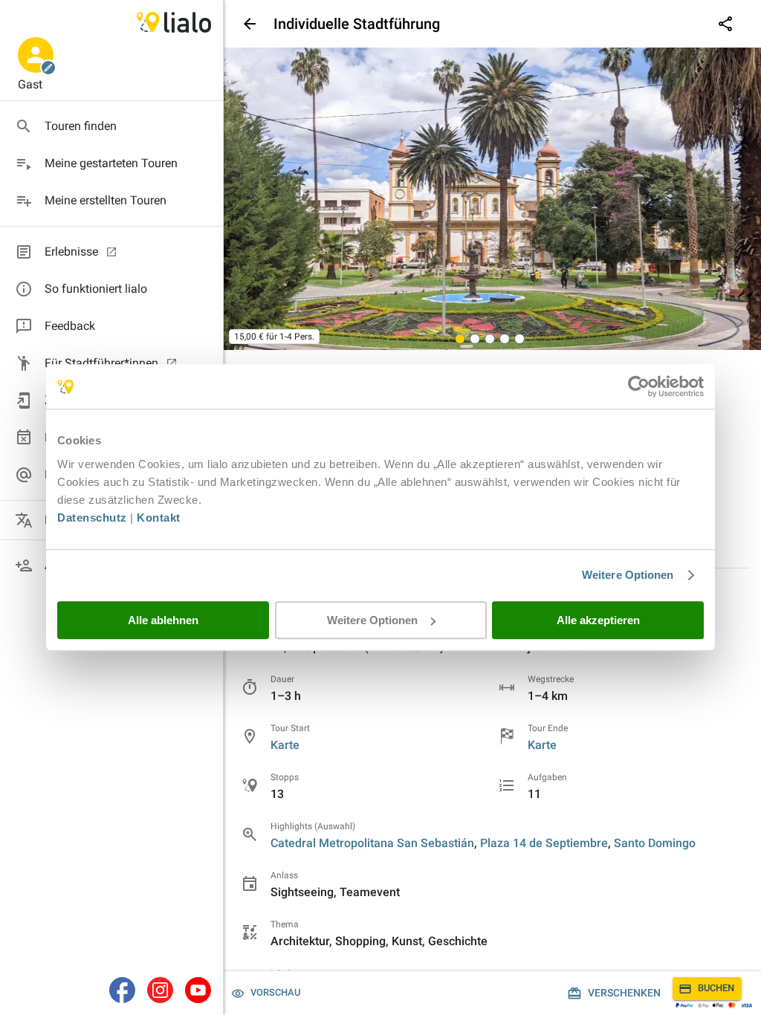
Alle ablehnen (163, 620)
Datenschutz (92, 517)
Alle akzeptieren (598, 620)
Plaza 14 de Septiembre (544, 843)
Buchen (716, 987)
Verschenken (624, 993)
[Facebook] (122, 990)
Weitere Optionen (628, 574)
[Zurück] (248, 24)
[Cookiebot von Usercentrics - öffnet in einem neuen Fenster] (639, 386)
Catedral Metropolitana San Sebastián (372, 843)
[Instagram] (160, 990)
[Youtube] (198, 990)
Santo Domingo (655, 843)
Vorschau (275, 992)
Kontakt (159, 517)
